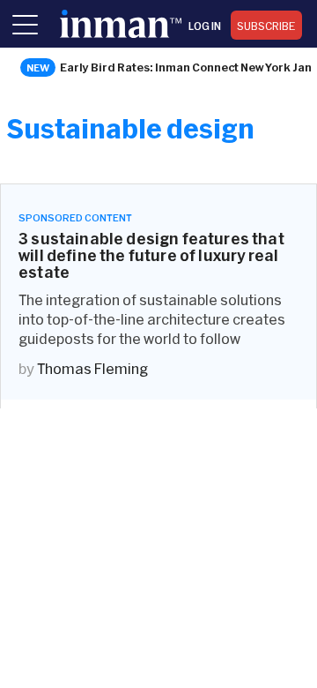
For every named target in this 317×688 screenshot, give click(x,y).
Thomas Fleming (92, 368)
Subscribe (266, 25)
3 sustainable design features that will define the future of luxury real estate (151, 255)
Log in (204, 25)
